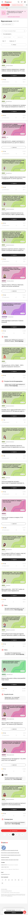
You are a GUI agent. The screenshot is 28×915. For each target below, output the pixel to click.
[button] (2, 834)
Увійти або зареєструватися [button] (14, 16)
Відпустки (8, 477)
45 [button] (9, 834)
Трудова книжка (9, 65)
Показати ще (14, 830)
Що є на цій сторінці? (6, 24)
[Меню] (2, 2)
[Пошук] (18, 2)
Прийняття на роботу (10, 629)
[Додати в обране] (25, 422)
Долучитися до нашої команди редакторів (10, 852)
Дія (7, 137)
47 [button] (16, 834)
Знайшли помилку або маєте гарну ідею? (9, 859)
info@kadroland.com (5, 874)
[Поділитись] (16, 82)
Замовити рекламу (5, 857)
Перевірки (8, 585)
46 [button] (13, 834)
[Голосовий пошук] (24, 30)
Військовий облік (10, 718)
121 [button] (22, 834)
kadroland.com (9, 895)
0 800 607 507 (9, 864)
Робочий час (10, 316)
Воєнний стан (9, 101)
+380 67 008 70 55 (5, 867)
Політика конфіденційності (6, 890)
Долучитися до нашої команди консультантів (11, 855)
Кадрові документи (10, 209)
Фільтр (14, 44)
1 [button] (4, 834)
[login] (24, 2)
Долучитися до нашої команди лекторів (9, 850)
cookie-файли (18, 910)
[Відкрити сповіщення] (21, 2)
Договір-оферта (4, 889)
